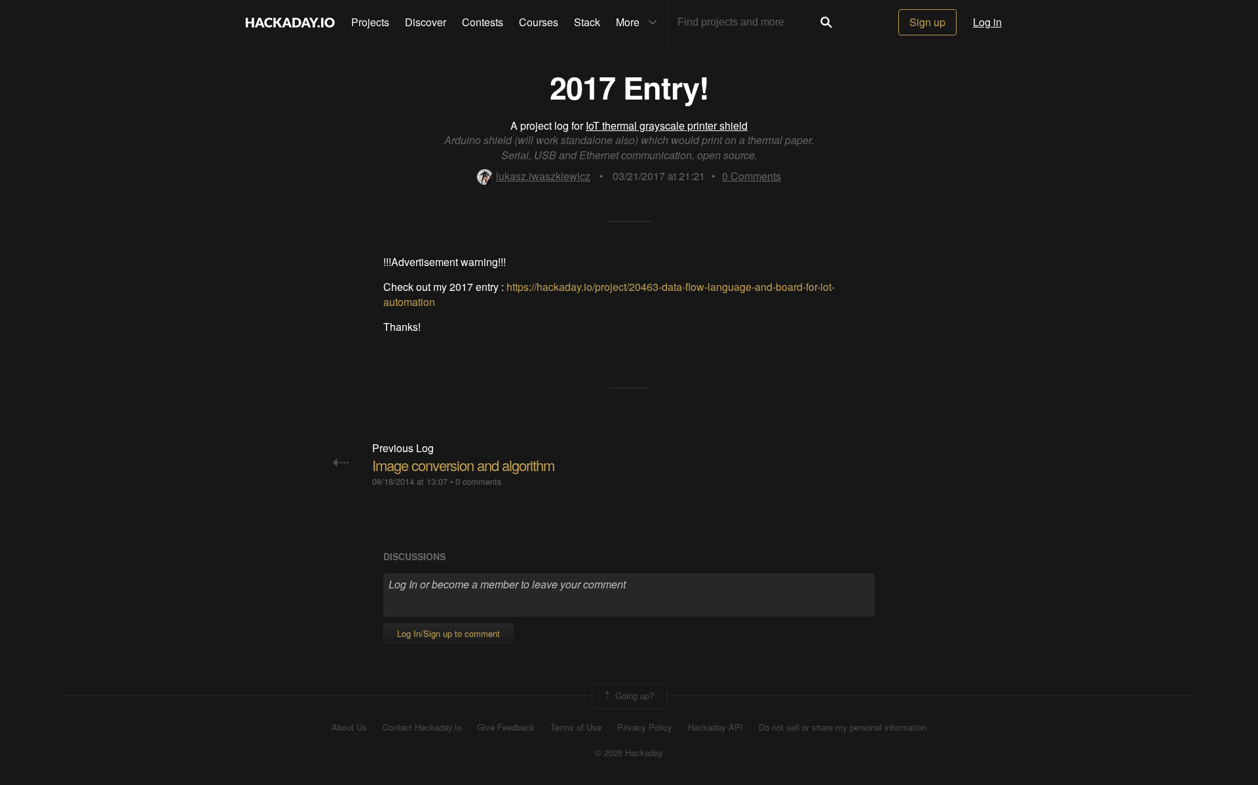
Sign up (927, 21)
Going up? (633, 695)
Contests (482, 21)
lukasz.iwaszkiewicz (543, 175)
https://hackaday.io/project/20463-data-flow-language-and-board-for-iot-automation (609, 294)
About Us (349, 727)
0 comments (478, 481)
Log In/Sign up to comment (448, 633)
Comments (751, 175)
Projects (370, 21)
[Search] (826, 22)
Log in (987, 21)
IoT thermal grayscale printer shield (667, 125)
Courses (538, 21)
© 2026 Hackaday (629, 753)
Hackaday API (715, 727)
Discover (425, 21)
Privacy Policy (644, 727)
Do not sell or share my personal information (842, 727)
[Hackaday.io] (290, 22)
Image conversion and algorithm (463, 465)
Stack (587, 21)
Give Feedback (506, 727)
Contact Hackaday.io (422, 727)
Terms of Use (575, 727)
